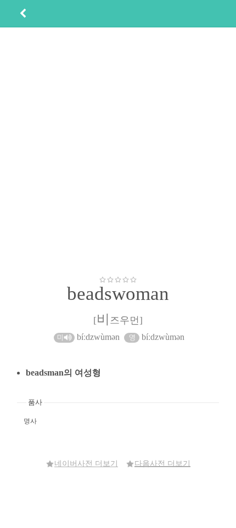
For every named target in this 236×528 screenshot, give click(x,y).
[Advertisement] (118, 151)
